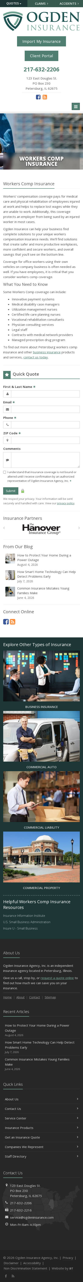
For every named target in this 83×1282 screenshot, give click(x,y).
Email (9, 402)
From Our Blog (18, 546)
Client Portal (41, 55)
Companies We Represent (24, 1147)
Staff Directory (15, 1156)
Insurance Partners (22, 518)
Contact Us (13, 1108)
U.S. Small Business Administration (26, 922)
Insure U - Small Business (20, 928)
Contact (34, 997)
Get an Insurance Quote (22, 1137)
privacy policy (65, 503)
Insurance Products (19, 1128)
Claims (40, 3)
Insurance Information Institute (24, 916)
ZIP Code (12, 433)
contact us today (35, 357)
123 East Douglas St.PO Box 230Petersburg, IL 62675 (26, 1190)
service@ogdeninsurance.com (32, 1217)
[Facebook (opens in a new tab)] (38, 96)
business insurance (47, 352)
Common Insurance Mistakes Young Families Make (43, 593)
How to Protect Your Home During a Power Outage (44, 560)
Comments (12, 448)
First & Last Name (19, 387)
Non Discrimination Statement (25, 1268)
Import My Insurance (41, 41)
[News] (45, 96)
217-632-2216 (21, 1210)
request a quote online (57, 978)
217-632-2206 (21, 1203)
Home (7, 997)
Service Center (15, 1118)
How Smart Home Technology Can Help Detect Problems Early (46, 576)
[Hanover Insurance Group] (42, 529)
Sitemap (50, 997)
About (20, 997)
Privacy (68, 1258)
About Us (12, 1099)
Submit (11, 491)
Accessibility (32, 1263)
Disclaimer (11, 1263)
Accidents (68, 3)
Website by (62, 1268)
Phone (10, 417)
